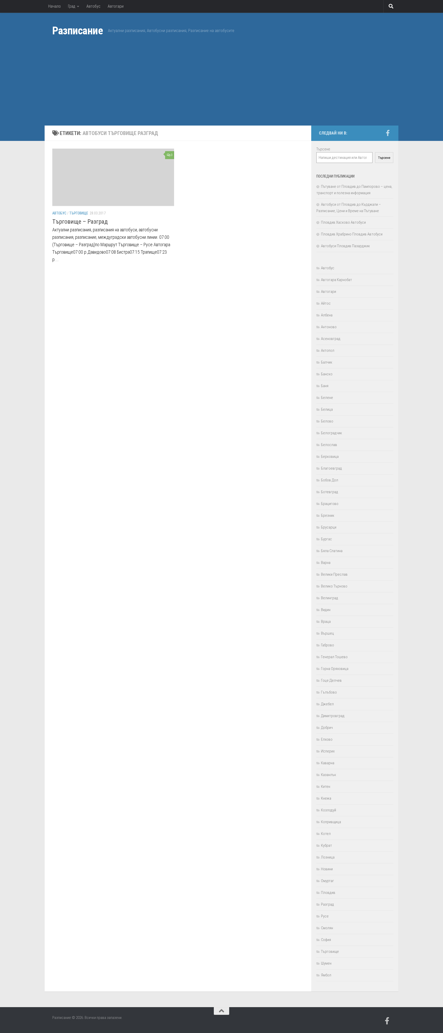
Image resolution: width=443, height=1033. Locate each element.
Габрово (327, 645)
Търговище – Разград (80, 221)
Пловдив (328, 892)
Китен (325, 786)
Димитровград (333, 716)
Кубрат (326, 845)
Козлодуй (328, 810)
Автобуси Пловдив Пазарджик (345, 246)
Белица (327, 409)
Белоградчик (331, 433)
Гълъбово (329, 692)
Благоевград (331, 468)
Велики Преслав (334, 574)
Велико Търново (334, 586)
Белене (327, 397)
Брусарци (328, 527)
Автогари (116, 6)
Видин (325, 609)
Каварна (327, 763)
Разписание (77, 30)
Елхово (327, 739)
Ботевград (329, 492)
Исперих (328, 751)
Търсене (323, 149)
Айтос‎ (326, 303)
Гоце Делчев (331, 680)
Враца (326, 621)
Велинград (329, 598)
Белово (327, 421)
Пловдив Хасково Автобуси (343, 222)
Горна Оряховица (334, 668)
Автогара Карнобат (336, 279)
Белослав (329, 444)
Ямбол (326, 975)
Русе (325, 916)
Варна (325, 562)
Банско (327, 374)
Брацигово (329, 503)
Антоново (329, 327)
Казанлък (328, 774)
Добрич (327, 727)
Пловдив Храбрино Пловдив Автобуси (351, 234)
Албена (327, 315)
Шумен (326, 963)
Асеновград (330, 338)
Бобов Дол (329, 480)
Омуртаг (327, 881)
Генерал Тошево (334, 657)
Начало (54, 6)
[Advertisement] (221, 87)
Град (71, 6)
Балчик (326, 362)
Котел (326, 833)
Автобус (93, 6)
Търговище (78, 213)
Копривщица (331, 822)
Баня (324, 386)
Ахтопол (327, 350)
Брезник (327, 515)
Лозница (328, 857)
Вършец (327, 633)
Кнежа (326, 798)
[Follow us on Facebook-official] (388, 133)
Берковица (330, 456)
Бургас (326, 539)
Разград (327, 904)
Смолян (327, 928)
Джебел (327, 704)
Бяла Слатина (332, 551)
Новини (327, 869)
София (326, 939)
